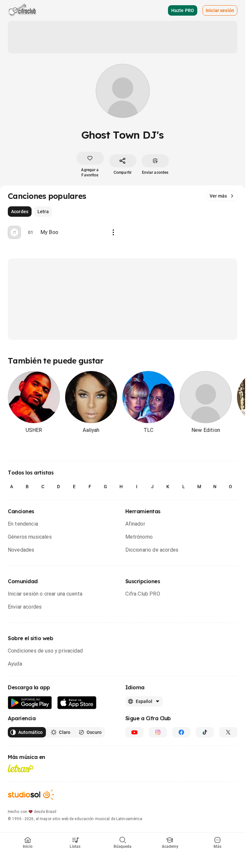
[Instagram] (158, 732)
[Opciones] (113, 232)
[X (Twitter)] (228, 732)
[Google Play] (30, 702)
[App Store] (77, 702)
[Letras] (21, 768)
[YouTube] (134, 732)
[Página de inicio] (22, 10)
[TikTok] (205, 732)
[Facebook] (181, 732)
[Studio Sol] (31, 795)
